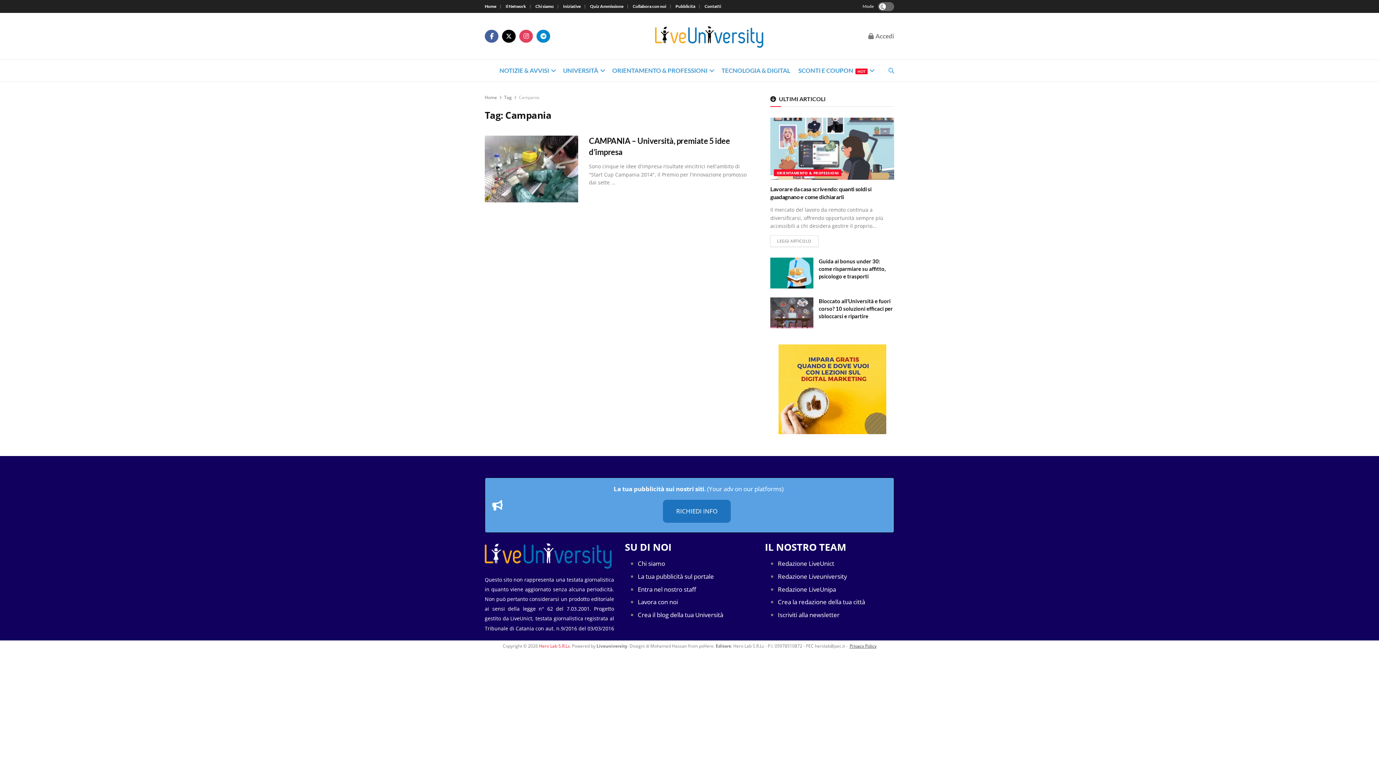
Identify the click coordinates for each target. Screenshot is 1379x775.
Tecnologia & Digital (755, 70)
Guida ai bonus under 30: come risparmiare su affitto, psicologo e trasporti (852, 269)
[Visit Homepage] (709, 36)
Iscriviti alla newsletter (809, 615)
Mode (868, 6)
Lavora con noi (658, 602)
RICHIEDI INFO (697, 511)
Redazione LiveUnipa (807, 589)
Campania (529, 97)
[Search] (891, 70)
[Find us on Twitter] (509, 36)
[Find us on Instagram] (526, 36)
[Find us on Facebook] (491, 36)
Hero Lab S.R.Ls (554, 646)
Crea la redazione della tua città (821, 602)
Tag (508, 97)
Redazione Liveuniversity (812, 576)
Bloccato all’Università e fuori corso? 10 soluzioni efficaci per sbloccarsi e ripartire (856, 308)
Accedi (884, 36)
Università (580, 70)
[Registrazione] (832, 389)
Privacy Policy (863, 646)
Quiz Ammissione (606, 6)
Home (490, 6)
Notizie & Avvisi (524, 70)
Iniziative (572, 6)
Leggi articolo (797, 241)
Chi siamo (544, 6)
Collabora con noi (649, 6)
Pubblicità (685, 6)
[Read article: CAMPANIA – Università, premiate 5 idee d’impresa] (531, 169)
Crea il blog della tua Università (680, 615)
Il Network (516, 6)
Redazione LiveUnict (806, 563)
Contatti (713, 6)
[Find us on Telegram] (543, 36)
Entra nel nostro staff (667, 589)
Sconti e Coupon (831, 70)
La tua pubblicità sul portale (676, 576)
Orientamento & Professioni (659, 70)
